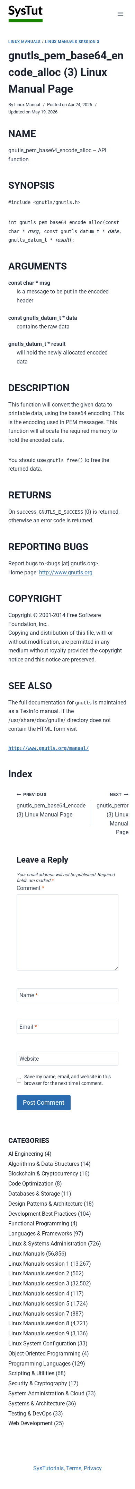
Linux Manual (27, 104)
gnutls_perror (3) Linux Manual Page (112, 814)
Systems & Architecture (36, 1403)
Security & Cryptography (37, 1383)
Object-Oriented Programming (44, 1353)
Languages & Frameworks (40, 1233)
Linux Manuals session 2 (38, 1273)
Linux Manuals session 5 (38, 1303)
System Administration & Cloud (46, 1393)
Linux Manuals (24, 42)
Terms (73, 1468)
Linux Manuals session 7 (38, 1313)
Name (28, 995)
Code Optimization (31, 1183)
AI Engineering (25, 1153)
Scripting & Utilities (31, 1373)
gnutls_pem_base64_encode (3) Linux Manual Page (51, 805)
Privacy (93, 1468)
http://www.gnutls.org (65, 572)
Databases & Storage (34, 1193)
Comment (30, 888)
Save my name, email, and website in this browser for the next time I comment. (67, 1080)
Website (29, 1058)
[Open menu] (120, 13)
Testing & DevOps (30, 1413)
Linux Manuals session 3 (72, 42)
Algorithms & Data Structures (43, 1164)
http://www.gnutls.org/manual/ (48, 748)
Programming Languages (39, 1363)
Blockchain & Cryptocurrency (43, 1173)
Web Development (30, 1423)
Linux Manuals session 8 (38, 1323)
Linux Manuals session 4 (38, 1293)
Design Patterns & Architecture (45, 1203)
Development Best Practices (42, 1213)
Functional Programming (38, 1223)
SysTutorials (48, 1468)
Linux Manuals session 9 (38, 1333)
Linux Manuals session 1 (38, 1263)
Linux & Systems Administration (47, 1243)
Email (28, 1027)
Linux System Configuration (42, 1343)
